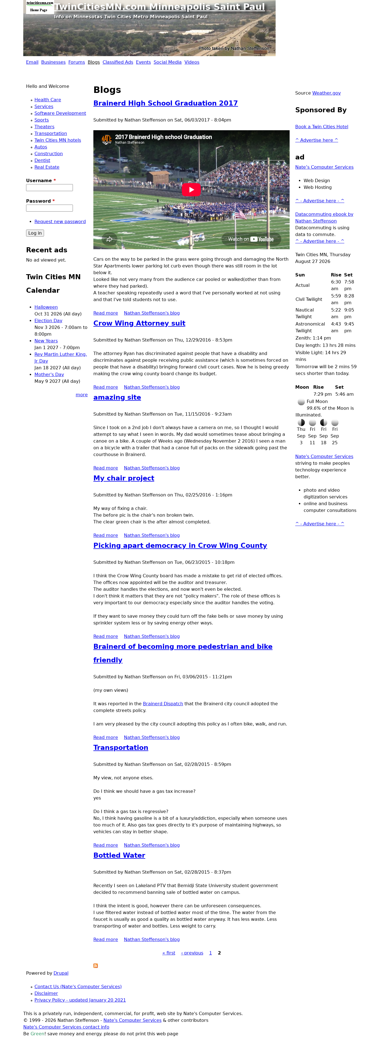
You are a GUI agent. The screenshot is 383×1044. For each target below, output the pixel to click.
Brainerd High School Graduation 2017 (165, 103)
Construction (48, 153)
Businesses (53, 62)
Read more (105, 313)
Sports (41, 120)
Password (40, 201)
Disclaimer (46, 993)
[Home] (40, 7)
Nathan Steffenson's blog (152, 313)
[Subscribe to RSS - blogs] (95, 966)
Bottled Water (119, 855)
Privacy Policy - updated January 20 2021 (80, 1000)
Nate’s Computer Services (324, 167)
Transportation (120, 748)
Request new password (60, 221)
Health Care (47, 99)
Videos (191, 62)
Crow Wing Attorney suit (139, 323)
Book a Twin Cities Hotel (321, 126)
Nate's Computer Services (324, 456)
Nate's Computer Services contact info (66, 1027)
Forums (76, 62)
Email (32, 62)
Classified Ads (118, 62)
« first (168, 953)
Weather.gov (326, 93)
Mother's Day (49, 374)
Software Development (60, 113)
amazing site (117, 397)
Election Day (48, 320)
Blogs (94, 62)
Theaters (44, 126)
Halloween (46, 307)
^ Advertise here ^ (316, 140)
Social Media (168, 62)
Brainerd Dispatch (163, 703)
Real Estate (46, 167)
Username (41, 180)
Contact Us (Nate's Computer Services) (78, 986)
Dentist (42, 160)
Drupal (61, 973)
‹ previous (192, 953)
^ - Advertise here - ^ (319, 200)
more (82, 394)
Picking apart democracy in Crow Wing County (180, 546)
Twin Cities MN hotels (57, 140)
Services (43, 106)
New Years (46, 341)
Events (143, 62)
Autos (40, 147)
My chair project (123, 478)
